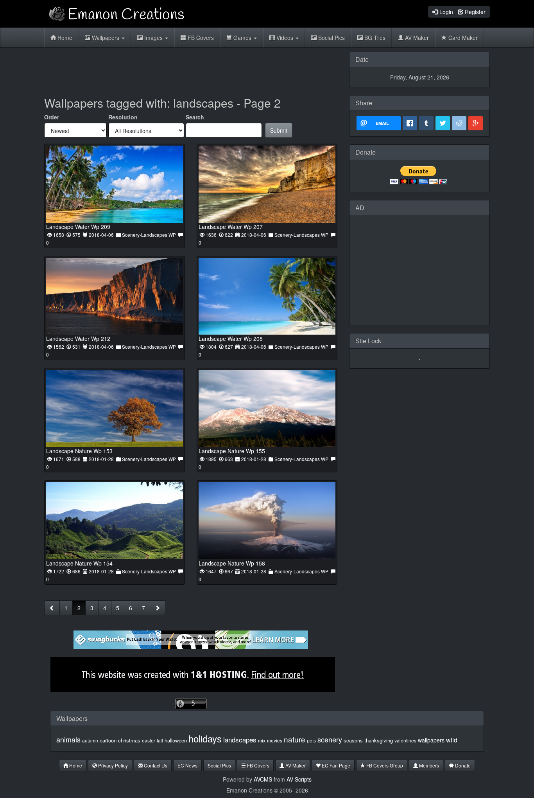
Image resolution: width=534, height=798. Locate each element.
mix (261, 740)
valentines (405, 740)
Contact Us (155, 765)
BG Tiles (374, 37)
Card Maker (462, 37)
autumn (90, 740)
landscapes (239, 739)
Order (51, 117)
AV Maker (416, 37)
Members (428, 765)
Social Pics (331, 37)
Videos (285, 37)
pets (311, 740)
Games (242, 37)
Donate (462, 765)
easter (148, 740)
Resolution (123, 117)
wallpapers (431, 740)
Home (64, 37)
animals (68, 739)
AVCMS (263, 779)
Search (195, 117)
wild (451, 739)
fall (160, 740)
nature (294, 739)
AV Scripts (299, 779)
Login (445, 12)
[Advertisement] (190, 69)
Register (474, 12)
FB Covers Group (384, 765)
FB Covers (200, 37)
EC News (187, 765)
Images (153, 37)
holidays (205, 738)
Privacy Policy (112, 765)
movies (274, 740)
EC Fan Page (335, 765)
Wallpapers (105, 37)
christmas (129, 740)
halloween (176, 740)
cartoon (108, 740)
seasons (353, 740)
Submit (278, 130)
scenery (329, 739)
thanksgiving (378, 740)
